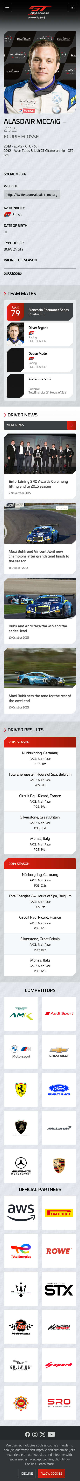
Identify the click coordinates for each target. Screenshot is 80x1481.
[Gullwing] (21, 1365)
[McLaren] (59, 1128)
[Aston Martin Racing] (21, 1014)
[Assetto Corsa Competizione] (59, 1327)
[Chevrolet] (59, 1052)
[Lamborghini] (21, 1128)
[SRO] (59, 1403)
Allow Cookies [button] (51, 1473)
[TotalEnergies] (21, 1251)
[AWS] (21, 1213)
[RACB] (21, 1403)
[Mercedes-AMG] (21, 1166)
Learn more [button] (45, 1464)
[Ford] (59, 1090)
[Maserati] (21, 1289)
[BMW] (21, 1052)
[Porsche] (59, 1166)
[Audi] (59, 1014)
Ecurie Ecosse (21, 136)
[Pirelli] (59, 1213)
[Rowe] (59, 1251)
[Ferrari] (21, 1090)
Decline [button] (27, 1473)
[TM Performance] (21, 1327)
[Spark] (59, 1365)
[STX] (59, 1289)
